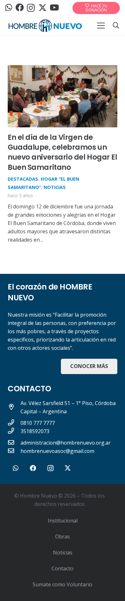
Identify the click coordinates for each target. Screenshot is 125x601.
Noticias (55, 187)
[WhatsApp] (8, 8)
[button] (116, 25)
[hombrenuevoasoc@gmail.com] (14, 451)
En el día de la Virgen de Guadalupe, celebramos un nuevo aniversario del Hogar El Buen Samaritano (62, 152)
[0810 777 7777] (14, 423)
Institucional (63, 520)
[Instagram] (31, 8)
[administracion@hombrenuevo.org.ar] (14, 443)
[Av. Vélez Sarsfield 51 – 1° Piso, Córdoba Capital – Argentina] (14, 407)
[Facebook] (19, 8)
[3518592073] (14, 431)
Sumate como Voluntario (62, 584)
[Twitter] (42, 8)
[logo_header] (45, 26)
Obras (62, 536)
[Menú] (101, 26)
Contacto (62, 568)
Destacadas (23, 179)
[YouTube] (54, 8)
